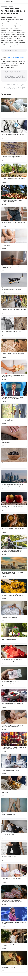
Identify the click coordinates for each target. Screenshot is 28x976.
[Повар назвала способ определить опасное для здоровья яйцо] (14, 370)
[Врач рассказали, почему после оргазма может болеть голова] (14, 349)
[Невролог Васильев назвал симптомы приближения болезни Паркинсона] (14, 545)
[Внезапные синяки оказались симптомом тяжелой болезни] (14, 436)
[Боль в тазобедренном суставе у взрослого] (14, 217)
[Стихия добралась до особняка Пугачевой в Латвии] (14, 917)
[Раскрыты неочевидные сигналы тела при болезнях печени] (14, 239)
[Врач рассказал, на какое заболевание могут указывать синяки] (14, 808)
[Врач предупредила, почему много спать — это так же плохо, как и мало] (14, 611)
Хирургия (11, 6)
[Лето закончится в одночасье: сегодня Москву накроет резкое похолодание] (14, 480)
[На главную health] (9, 1)
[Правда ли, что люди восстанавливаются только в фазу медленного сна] (14, 961)
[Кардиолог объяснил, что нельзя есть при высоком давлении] (14, 524)
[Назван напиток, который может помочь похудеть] (14, 939)
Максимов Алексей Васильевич (15, 57)
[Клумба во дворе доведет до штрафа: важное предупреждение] (14, 633)
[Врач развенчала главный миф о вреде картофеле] (14, 786)
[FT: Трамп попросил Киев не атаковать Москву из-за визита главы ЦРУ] (14, 392)
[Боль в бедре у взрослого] (14, 852)
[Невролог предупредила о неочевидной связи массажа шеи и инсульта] (14, 720)
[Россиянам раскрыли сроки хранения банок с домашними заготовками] (14, 742)
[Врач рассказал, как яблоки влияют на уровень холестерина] (14, 195)
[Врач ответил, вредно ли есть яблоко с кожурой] (14, 502)
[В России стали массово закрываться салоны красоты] (14, 874)
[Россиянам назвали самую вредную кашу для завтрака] (14, 699)
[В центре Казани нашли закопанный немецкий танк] (14, 327)
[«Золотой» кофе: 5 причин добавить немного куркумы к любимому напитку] (14, 589)
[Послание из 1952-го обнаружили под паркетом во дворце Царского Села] (14, 152)
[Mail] (4, 1)
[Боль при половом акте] (14, 830)
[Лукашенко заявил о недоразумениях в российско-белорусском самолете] (14, 283)
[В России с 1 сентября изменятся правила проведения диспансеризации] (14, 764)
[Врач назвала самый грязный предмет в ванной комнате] (14, 261)
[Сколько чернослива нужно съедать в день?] (14, 458)
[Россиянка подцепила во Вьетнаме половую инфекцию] (14, 414)
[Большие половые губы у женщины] (14, 108)
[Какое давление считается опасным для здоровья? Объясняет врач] (14, 130)
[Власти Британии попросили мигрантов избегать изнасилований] (14, 567)
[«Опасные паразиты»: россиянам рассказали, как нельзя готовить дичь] (14, 895)
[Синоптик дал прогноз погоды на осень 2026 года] (14, 305)
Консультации (4, 6)
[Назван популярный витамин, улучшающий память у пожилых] (14, 174)
